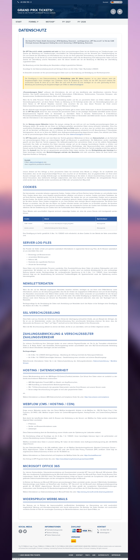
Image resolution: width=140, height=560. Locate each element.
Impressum (116, 555)
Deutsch (117, 2)
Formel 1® (34, 22)
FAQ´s (87, 555)
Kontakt (105, 2)
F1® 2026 (82, 22)
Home (71, 555)
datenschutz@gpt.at (76, 85)
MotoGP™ (50, 22)
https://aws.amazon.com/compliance (96, 397)
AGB (93, 555)
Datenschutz (103, 555)
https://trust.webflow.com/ (92, 455)
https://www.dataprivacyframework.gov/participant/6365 (75, 459)
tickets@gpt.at (104, 533)
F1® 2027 (66, 22)
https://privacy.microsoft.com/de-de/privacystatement (95, 492)
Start (19, 22)
